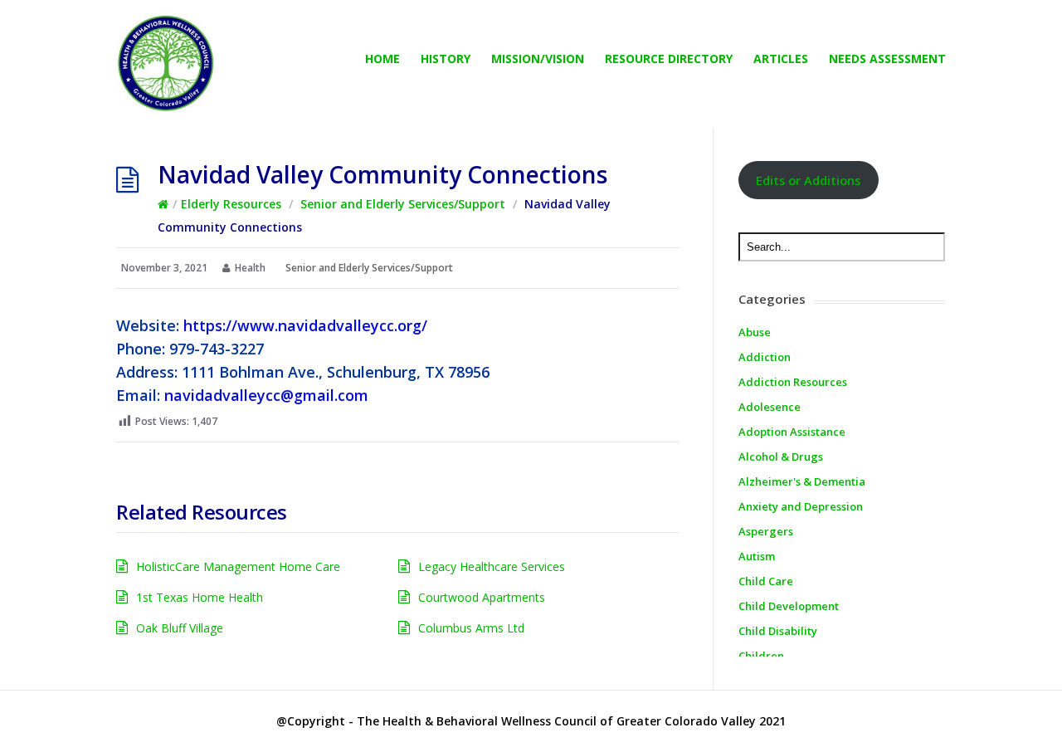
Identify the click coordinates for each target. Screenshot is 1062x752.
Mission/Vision (537, 58)
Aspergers (765, 531)
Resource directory (669, 58)
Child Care (765, 581)
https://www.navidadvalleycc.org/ (305, 325)
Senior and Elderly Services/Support (402, 204)
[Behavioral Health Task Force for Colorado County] (166, 63)
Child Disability (777, 630)
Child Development (788, 605)
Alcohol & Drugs (780, 456)
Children (761, 655)
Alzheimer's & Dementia (801, 481)
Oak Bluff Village (179, 628)
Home (382, 58)
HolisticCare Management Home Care (238, 566)
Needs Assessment (887, 58)
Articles (780, 58)
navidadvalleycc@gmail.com (266, 395)
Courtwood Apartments (481, 597)
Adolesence (769, 406)
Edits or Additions (808, 180)
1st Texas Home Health (199, 597)
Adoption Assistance (791, 431)
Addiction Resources (792, 381)
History (445, 58)
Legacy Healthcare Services (491, 566)
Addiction (764, 356)
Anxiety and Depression (800, 506)
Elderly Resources (231, 204)
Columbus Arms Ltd (471, 628)
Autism (756, 556)
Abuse (754, 332)
